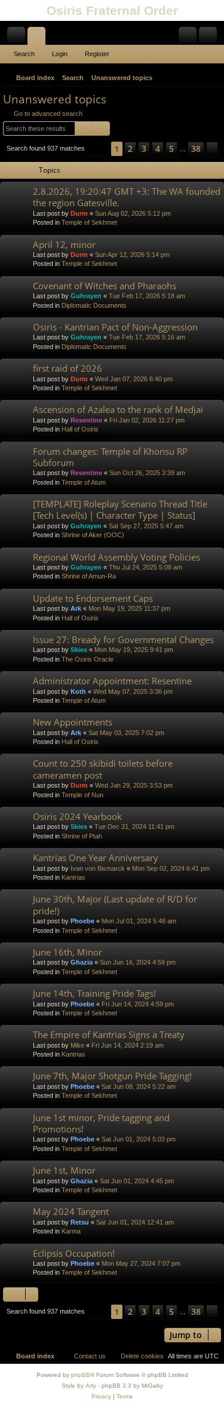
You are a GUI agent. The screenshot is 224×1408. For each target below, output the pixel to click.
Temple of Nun (82, 794)
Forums (38, 38)
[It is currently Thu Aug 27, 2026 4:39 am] (197, 77)
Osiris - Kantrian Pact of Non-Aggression (115, 327)
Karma (71, 1231)
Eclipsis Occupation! (74, 1253)
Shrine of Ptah (82, 836)
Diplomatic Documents (94, 305)
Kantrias (73, 877)
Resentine (86, 420)
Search (24, 53)
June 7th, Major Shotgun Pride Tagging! (112, 1076)
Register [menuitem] (210, 38)
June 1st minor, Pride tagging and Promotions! (101, 1123)
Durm (79, 213)
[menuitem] (213, 77)
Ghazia (81, 962)
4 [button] (157, 148)
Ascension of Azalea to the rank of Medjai (118, 409)
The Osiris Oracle (87, 659)
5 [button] (171, 148)
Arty (90, 1385)
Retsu (79, 1222)
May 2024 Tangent (71, 1211)
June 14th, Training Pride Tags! (94, 993)
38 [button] (196, 148)
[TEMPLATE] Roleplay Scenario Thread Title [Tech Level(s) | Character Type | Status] (120, 509)
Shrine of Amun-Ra (89, 576)
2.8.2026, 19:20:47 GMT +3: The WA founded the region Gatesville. (126, 197)
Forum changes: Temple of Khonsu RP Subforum (110, 457)
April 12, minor (64, 244)
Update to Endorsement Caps (93, 598)
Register (97, 53)
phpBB (80, 1375)
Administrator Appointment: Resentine (112, 681)
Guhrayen (86, 295)
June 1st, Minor (64, 1170)
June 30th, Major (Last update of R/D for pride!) (115, 904)
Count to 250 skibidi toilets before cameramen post (103, 768)
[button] (98, 148)
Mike (77, 1045)
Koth (78, 691)
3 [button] (144, 148)
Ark (75, 608)
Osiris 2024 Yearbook (77, 816)
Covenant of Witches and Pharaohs (104, 286)
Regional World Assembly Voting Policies (116, 557)
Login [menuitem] (190, 38)
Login (59, 53)
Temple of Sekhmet (89, 222)
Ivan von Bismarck (97, 868)
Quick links (18, 38)
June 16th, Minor (67, 952)
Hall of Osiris (80, 429)
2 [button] (130, 148)
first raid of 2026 (67, 368)
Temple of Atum (84, 482)
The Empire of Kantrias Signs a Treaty (109, 1034)
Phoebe (82, 921)
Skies (78, 649)
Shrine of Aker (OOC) (93, 534)
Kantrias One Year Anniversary (95, 858)
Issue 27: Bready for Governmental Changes (123, 639)
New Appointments (72, 722)
